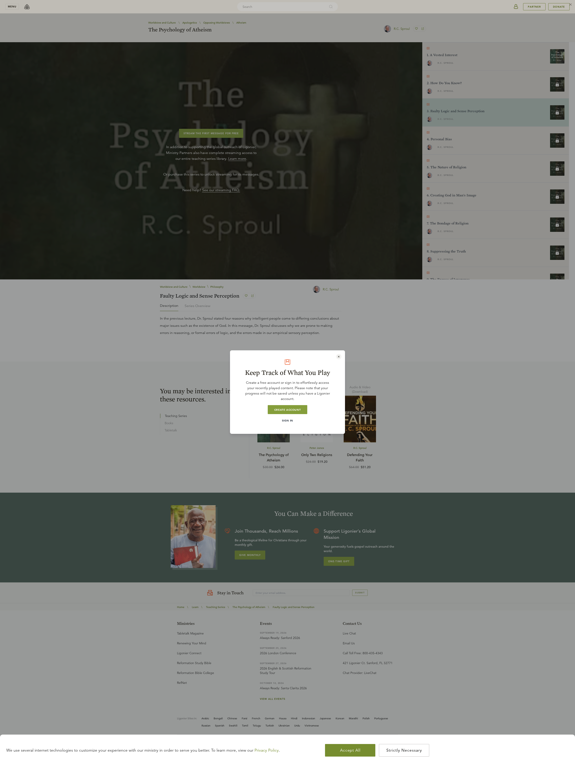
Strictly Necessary (404, 750)
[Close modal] (338, 356)
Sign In (287, 420)
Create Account (287, 409)
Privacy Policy (266, 750)
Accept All (350, 750)
